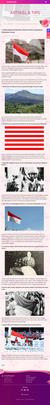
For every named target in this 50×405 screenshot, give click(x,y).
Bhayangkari (11, 2)
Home (5, 24)
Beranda (28, 376)
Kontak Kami (29, 382)
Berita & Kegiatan (30, 379)
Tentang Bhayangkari (31, 377)
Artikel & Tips (10, 24)
